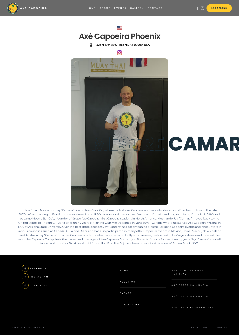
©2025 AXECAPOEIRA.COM (28, 327)
